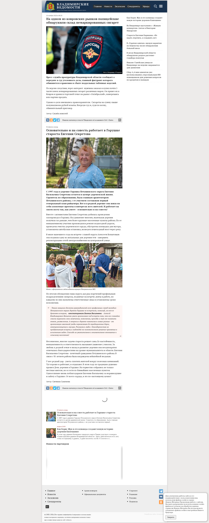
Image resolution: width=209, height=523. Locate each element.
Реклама (132, 498)
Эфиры (145, 6)
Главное (98, 6)
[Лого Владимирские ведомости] (67, 6)
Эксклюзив (120, 6)
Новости (108, 6)
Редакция (133, 494)
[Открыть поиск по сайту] (156, 7)
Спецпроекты (133, 6)
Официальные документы (95, 494)
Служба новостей (60, 113)
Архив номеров (90, 490)
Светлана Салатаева (61, 381)
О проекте (133, 490)
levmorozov (161, 514)
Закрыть (170, 517)
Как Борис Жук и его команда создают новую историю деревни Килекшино (85, 430)
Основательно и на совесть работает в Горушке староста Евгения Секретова (86, 413)
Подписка (133, 501)
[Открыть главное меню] (161, 7)
